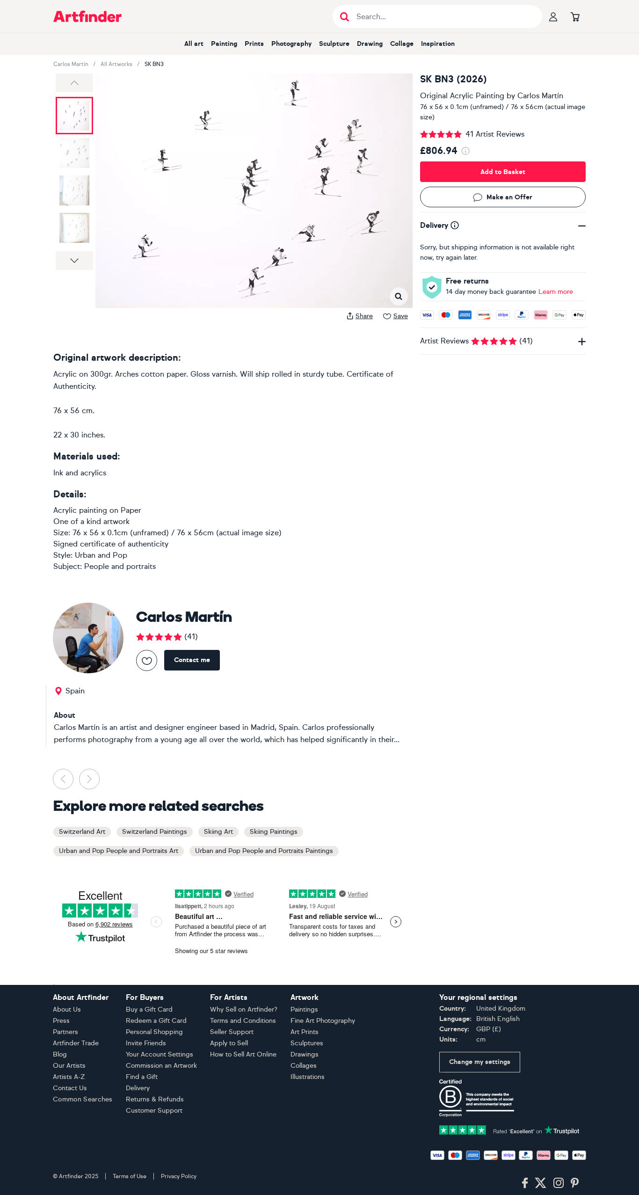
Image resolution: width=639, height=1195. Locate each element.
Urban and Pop (101, 555)
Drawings (304, 1054)
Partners (65, 1032)
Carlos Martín (70, 64)
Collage (402, 44)
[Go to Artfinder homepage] (87, 16)
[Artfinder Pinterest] (575, 1183)
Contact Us (70, 1088)
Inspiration (438, 44)
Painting (224, 44)
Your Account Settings (159, 1054)
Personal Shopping (154, 1032)
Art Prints (304, 1032)
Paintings (304, 1009)
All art (193, 44)
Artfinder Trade (76, 1043)
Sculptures (306, 1043)
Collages (303, 1066)
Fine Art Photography (322, 1021)
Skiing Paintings (274, 832)
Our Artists (69, 1066)
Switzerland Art (82, 832)
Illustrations (307, 1077)
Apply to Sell (229, 1043)
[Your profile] (553, 16)
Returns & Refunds (155, 1099)
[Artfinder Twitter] (540, 1183)
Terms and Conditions (243, 1021)
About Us (67, 1009)
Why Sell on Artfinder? (243, 1009)
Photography (291, 44)
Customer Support (154, 1111)
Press (61, 1021)
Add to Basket (502, 172)
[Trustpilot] (509, 1129)
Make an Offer (509, 197)
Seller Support (232, 1032)
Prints (254, 44)
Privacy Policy (178, 1176)
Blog (60, 1054)
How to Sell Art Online (243, 1054)
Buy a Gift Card (149, 1009)
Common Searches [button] (83, 1099)
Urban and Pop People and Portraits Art (118, 851)
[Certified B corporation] (476, 1097)
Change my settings (479, 1062)
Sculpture (334, 44)
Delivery (138, 1088)
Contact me (192, 660)
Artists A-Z (69, 1077)
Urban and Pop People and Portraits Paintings (264, 851)
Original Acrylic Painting (462, 95)
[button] (74, 82)
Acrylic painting (80, 510)
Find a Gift (142, 1077)
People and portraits (120, 566)
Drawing (370, 44)
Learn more (555, 292)
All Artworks (116, 64)
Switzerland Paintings (154, 832)
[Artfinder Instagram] (558, 1183)
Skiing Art (218, 832)
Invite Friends (146, 1043)
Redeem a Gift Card (156, 1021)
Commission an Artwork (161, 1066)
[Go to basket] (575, 16)
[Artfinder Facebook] (525, 1183)
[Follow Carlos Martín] (146, 660)
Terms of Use (129, 1176)
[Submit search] (344, 16)
